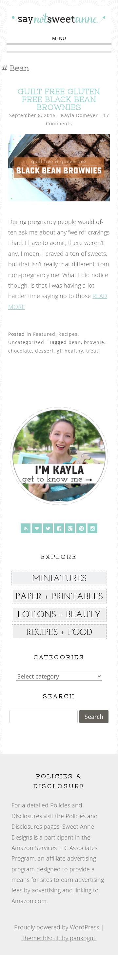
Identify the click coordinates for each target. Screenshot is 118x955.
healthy (74, 351)
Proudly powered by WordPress (56, 927)
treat (92, 351)
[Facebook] (59, 528)
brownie (94, 342)
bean (75, 342)
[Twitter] (48, 528)
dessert (44, 351)
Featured (44, 334)
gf (59, 351)
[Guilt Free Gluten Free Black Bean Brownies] (59, 199)
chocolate (20, 351)
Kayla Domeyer (79, 115)
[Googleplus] (70, 528)
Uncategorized (26, 342)
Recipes (68, 334)
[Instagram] (92, 528)
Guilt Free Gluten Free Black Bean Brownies (59, 99)
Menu (59, 38)
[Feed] (25, 528)
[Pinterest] (81, 528)
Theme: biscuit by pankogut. (59, 938)
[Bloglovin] (37, 528)
